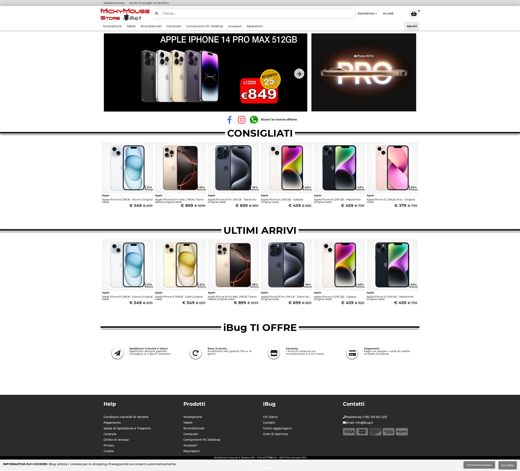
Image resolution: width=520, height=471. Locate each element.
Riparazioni (255, 26)
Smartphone (112, 26)
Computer (173, 26)
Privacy (109, 445)
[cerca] (156, 13)
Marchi (412, 26)
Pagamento (112, 422)
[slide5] (205, 72)
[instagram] (242, 119)
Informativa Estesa (479, 465)
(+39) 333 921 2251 (374, 417)
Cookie (109, 451)
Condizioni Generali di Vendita (126, 417)
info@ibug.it (364, 422)
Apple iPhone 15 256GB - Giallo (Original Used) (179, 298)
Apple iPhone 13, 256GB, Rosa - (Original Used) (391, 200)
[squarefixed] (363, 72)
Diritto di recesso (116, 440)
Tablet (131, 26)
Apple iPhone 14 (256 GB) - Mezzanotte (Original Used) (337, 200)
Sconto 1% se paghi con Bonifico (149, 2)
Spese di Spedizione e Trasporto (127, 428)
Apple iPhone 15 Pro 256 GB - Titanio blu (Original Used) (232, 200)
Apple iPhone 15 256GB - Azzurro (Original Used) (127, 200)
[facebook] (229, 119)
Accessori (235, 26)
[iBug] (125, 13)
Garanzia (110, 434)
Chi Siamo (270, 417)
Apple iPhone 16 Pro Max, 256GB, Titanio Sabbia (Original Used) (179, 200)
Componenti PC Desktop (204, 26)
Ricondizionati (151, 26)
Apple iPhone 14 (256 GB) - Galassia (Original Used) (282, 200)
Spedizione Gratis (114, 2)
